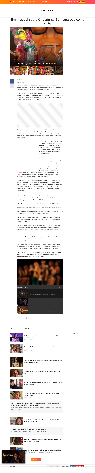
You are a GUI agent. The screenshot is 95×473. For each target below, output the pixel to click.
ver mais (35, 459)
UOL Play (46, 1)
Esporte (45, 5)
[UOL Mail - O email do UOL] (71, 1)
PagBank (42, 1)
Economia (37, 5)
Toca (78, 5)
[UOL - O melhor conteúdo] (12, 2)
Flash (16, 5)
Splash (49, 5)
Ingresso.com (20, 1)
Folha (41, 5)
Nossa (70, 5)
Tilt (60, 5)
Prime (75, 5)
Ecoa (62, 5)
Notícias (24, 5)
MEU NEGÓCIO (31, 1)
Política (29, 5)
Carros (33, 5)
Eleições (20, 5)
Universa (53, 5)
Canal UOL (66, 5)
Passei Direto (37, 1)
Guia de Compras (83, 5)
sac (68, 1)
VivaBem (57, 5)
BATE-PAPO (25, 1)
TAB (73, 5)
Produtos (12, 5)
